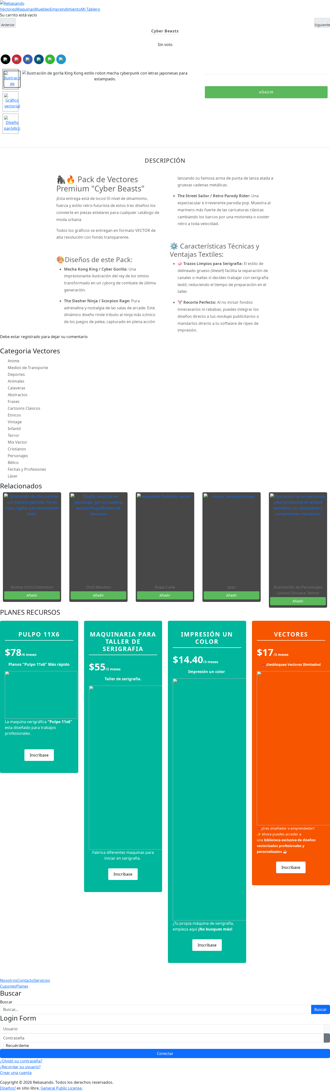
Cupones (8, 986)
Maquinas (25, 9)
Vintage (15, 421)
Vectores (8, 9)
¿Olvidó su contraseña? (21, 1061)
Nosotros (8, 980)
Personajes (18, 455)
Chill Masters (98, 587)
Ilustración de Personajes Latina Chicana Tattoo (297, 590)
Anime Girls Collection (32, 587)
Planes (22, 986)
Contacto (25, 980)
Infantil (14, 428)
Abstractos (18, 394)
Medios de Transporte (28, 367)
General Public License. (62, 1088)
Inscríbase (39, 755)
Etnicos (14, 415)
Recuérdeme (17, 1045)
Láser (13, 476)
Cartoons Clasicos (24, 408)
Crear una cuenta (16, 1072)
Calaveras (16, 388)
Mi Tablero (90, 9)
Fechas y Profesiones (27, 469)
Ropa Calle (165, 587)
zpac (231, 587)
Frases (14, 401)
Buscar (6, 1002)
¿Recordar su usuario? (20, 1066)
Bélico (13, 462)
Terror (13, 435)
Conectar (165, 1053)
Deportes (16, 374)
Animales (16, 381)
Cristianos (17, 449)
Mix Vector (17, 442)
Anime (13, 361)
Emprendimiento (65, 9)
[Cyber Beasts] (10, 79)
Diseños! (8, 1088)
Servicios (42, 980)
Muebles (42, 9)
